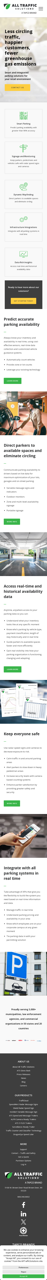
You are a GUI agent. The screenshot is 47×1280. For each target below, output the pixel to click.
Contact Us (17, 87)
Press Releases (23, 1074)
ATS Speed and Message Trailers (23, 1115)
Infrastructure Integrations (23, 227)
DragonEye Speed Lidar (23, 1134)
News (23, 1078)
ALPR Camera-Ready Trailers (23, 1119)
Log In (23, 1164)
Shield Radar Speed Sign (23, 1108)
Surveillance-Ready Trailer (23, 1127)
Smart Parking (23, 123)
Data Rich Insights (23, 262)
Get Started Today (23, 301)
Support (23, 1149)
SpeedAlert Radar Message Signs (23, 1104)
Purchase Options (23, 1160)
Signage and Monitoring (23, 156)
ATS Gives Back (23, 1070)
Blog (23, 1082)
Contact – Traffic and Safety (23, 1153)
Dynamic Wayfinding (23, 194)
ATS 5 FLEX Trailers (23, 1123)
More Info (12, 522)
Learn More (12, 381)
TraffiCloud (23, 1100)
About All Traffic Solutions (23, 1067)
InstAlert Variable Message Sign (23, 1112)
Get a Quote (23, 1157)
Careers (23, 1085)
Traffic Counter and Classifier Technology (23, 1130)
